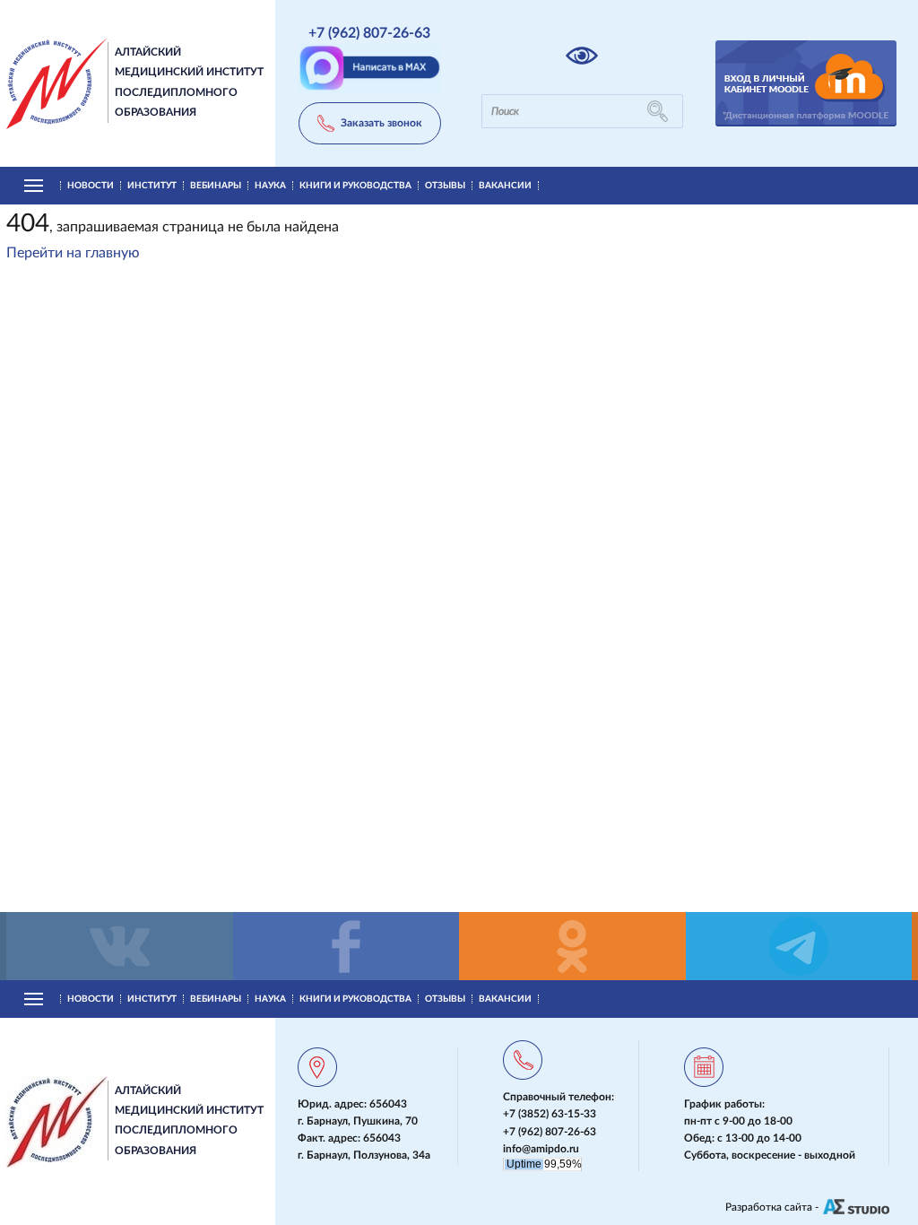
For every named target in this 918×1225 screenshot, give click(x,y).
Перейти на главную (73, 253)
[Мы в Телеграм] (799, 946)
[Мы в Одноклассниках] (572, 946)
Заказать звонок (381, 122)
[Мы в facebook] (346, 946)
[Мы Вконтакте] (119, 946)
